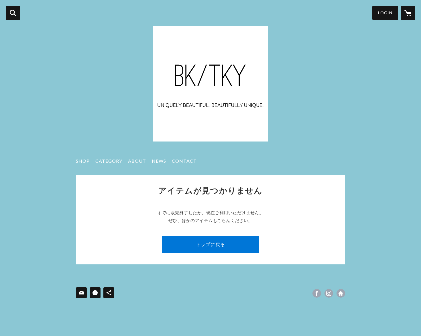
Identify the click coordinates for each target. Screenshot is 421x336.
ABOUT (137, 161)
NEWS (159, 161)
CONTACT (184, 161)
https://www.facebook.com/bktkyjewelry (316, 293)
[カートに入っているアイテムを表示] (408, 13)
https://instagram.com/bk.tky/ (328, 293)
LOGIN (385, 12)
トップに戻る (210, 244)
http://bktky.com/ (341, 293)
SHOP (83, 161)
